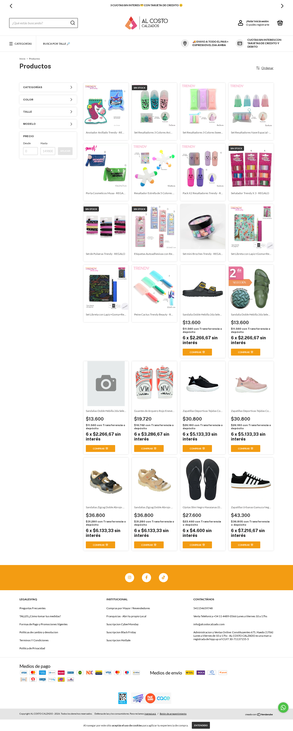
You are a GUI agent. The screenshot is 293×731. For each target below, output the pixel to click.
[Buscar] (72, 23)
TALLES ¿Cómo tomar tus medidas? (40, 616)
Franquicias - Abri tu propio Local (126, 616)
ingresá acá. (150, 713)
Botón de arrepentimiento (173, 713)
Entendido (201, 725)
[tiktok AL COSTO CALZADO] (163, 577)
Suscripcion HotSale (118, 640)
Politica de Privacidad (32, 648)
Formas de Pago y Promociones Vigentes (43, 624)
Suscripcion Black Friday (121, 632)
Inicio (22, 58)
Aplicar (65, 151)
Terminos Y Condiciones (34, 640)
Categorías (23, 43)
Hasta (44, 143)
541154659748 (203, 608)
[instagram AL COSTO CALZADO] (129, 577)
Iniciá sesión (261, 21)
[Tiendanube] (259, 714)
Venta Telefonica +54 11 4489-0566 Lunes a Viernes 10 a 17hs (230, 616)
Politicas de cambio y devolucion (38, 632)
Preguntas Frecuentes (32, 608)
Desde (27, 143)
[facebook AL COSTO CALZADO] (146, 577)
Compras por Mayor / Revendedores (128, 608)
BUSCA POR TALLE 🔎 (56, 43)
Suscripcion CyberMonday (122, 624)
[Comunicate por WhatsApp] (283, 707)
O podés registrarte (257, 24)
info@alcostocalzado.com (209, 624)
